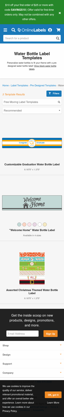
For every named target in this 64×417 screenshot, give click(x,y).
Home (5, 85)
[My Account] (50, 30)
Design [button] (7, 354)
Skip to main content (11, 16)
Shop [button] (6, 345)
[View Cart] (58, 30)
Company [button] (8, 372)
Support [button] (7, 363)
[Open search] (58, 38)
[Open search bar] (13, 30)
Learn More (53, 402)
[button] (5, 30)
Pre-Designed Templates (43, 85)
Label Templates (19, 85)
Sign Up (50, 333)
